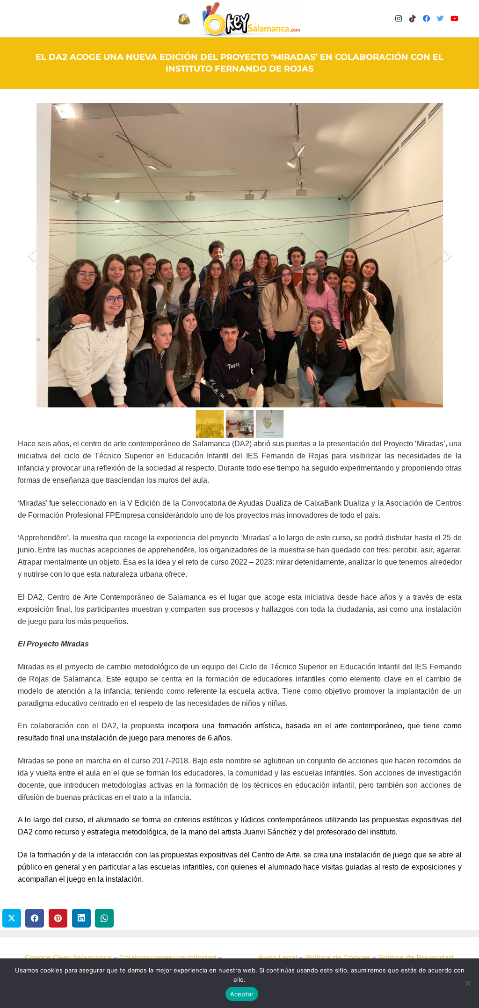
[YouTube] (455, 19)
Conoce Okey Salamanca (68, 957)
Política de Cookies (337, 957)
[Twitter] (441, 19)
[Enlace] (250, 18)
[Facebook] (427, 19)
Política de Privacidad (415, 957)
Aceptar (242, 994)
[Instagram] (399, 19)
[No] (467, 983)
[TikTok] (413, 19)
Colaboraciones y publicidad (168, 957)
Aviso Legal (278, 957)
